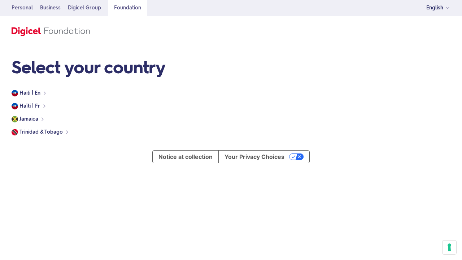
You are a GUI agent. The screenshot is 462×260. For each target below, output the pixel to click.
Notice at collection (185, 156)
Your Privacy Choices (254, 156)
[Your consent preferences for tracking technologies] (449, 247)
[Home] (51, 30)
